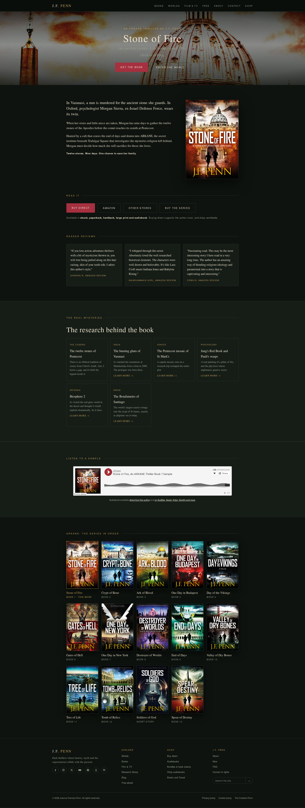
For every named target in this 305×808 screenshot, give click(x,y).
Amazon (109, 208)
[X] (71, 770)
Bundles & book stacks (179, 766)
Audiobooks (173, 761)
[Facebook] (55, 770)
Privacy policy (208, 797)
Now (215, 761)
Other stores (140, 208)
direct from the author (140, 500)
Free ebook (127, 782)
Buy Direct (81, 207)
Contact (234, 5)
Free (206, 5)
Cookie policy (225, 797)
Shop (249, 5)
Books (159, 5)
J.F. (61, 5)
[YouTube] (80, 770)
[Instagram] (63, 770)
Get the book (131, 67)
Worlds (174, 5)
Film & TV (191, 5)
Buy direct (172, 756)
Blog (124, 777)
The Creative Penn (244, 797)
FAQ (215, 766)
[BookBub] (104, 770)
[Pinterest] (88, 770)
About (218, 5)
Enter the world (170, 67)
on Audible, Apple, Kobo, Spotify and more (175, 500)
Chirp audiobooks (176, 772)
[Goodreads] (96, 770)
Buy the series (177, 208)
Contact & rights (221, 772)
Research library (130, 772)
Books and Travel (176, 777)
